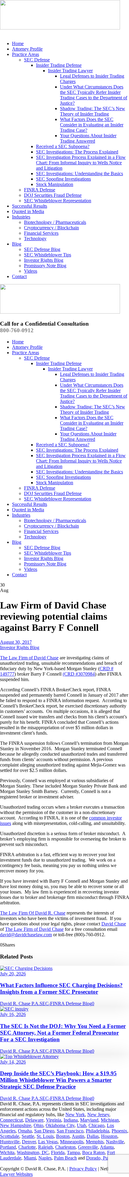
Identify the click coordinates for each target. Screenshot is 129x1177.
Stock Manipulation (54, 184)
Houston (109, 1136)
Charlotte (27, 1147)
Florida (57, 1152)
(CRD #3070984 (79, 674)
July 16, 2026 (13, 1014)
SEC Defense (37, 59)
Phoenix (119, 1130)
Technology (35, 238)
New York (75, 1114)
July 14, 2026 (13, 1061)
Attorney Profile (27, 48)
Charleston (65, 1147)
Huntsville (10, 1141)
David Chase (113, 923)
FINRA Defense (39, 189)
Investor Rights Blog (43, 260)
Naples (45, 1157)
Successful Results (29, 206)
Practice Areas (25, 54)
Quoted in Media (28, 211)
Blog (16, 243)
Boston (63, 1136)
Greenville (88, 1147)
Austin (78, 1136)
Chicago (96, 1125)
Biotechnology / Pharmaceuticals (55, 222)
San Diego (44, 1130)
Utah (81, 1125)
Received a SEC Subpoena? (62, 146)
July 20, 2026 (13, 973)
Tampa (73, 1152)
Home (18, 43)
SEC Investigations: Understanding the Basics (79, 173)
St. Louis (45, 1136)
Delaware (34, 1120)
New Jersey (98, 1114)
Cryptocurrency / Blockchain (51, 227)
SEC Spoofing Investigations (63, 178)
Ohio (38, 1125)
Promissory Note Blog (45, 265)
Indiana (71, 1120)
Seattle (28, 1136)
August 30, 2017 (16, 642)
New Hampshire (15, 1125)
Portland (8, 1147)
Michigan (110, 1120)
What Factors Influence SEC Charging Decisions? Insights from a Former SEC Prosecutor (61, 988)
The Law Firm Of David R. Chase (32, 912)
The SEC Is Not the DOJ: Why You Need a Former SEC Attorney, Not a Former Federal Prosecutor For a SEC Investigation (63, 1032)
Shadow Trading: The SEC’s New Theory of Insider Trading (92, 111)
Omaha (25, 1130)
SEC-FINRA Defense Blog (66, 1003)
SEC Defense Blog (42, 249)
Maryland (89, 1120)
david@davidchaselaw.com (26, 934)
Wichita (7, 1152)
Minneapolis (71, 1141)
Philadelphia (97, 1130)
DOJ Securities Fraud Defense (53, 195)
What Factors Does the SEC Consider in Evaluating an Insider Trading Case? (91, 125)
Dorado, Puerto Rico (105, 1157)
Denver (29, 1141)
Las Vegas (48, 1141)
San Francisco (70, 1130)
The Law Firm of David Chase (29, 657)
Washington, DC (33, 1152)
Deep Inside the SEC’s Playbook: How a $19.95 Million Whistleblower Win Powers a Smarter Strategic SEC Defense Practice (58, 1080)
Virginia (53, 1120)
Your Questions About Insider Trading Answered (88, 138)
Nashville (115, 1141)
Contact (19, 276)
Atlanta (107, 1147)
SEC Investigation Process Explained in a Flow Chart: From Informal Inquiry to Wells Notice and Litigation (81, 163)
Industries (21, 216)
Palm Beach (65, 1157)
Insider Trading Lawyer (70, 70)
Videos (30, 271)
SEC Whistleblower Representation (57, 200)
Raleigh (45, 1147)
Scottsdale (9, 1136)
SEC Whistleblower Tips (47, 254)
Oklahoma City (60, 1125)
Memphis (95, 1141)
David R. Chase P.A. (20, 1003)
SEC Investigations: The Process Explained (77, 151)
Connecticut (11, 1120)
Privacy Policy (83, 1168)
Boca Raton (93, 1152)
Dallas (93, 1136)
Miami (30, 1157)
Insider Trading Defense (59, 65)
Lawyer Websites (16, 1174)
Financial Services (41, 233)
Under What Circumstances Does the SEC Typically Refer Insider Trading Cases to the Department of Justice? (93, 95)
